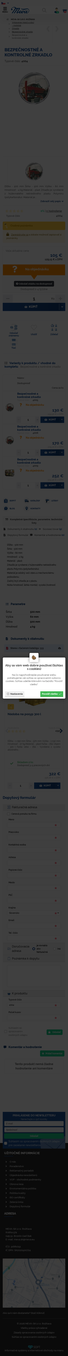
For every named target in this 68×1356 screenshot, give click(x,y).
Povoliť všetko (50, 693)
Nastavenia (16, 693)
